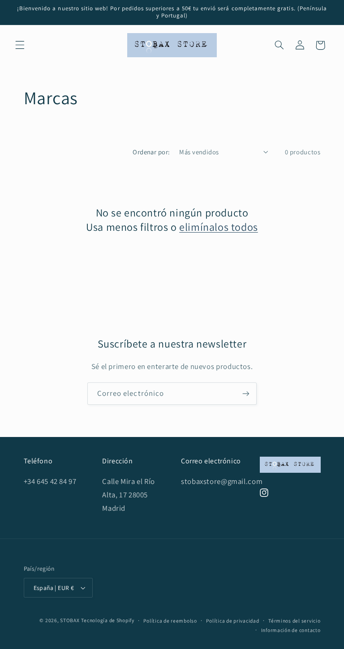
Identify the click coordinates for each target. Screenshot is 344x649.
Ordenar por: (151, 152)
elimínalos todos (218, 227)
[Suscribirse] (246, 393)
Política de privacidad (232, 620)
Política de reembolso (170, 620)
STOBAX (69, 620)
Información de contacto (291, 630)
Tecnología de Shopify (107, 620)
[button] (19, 45)
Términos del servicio (294, 620)
